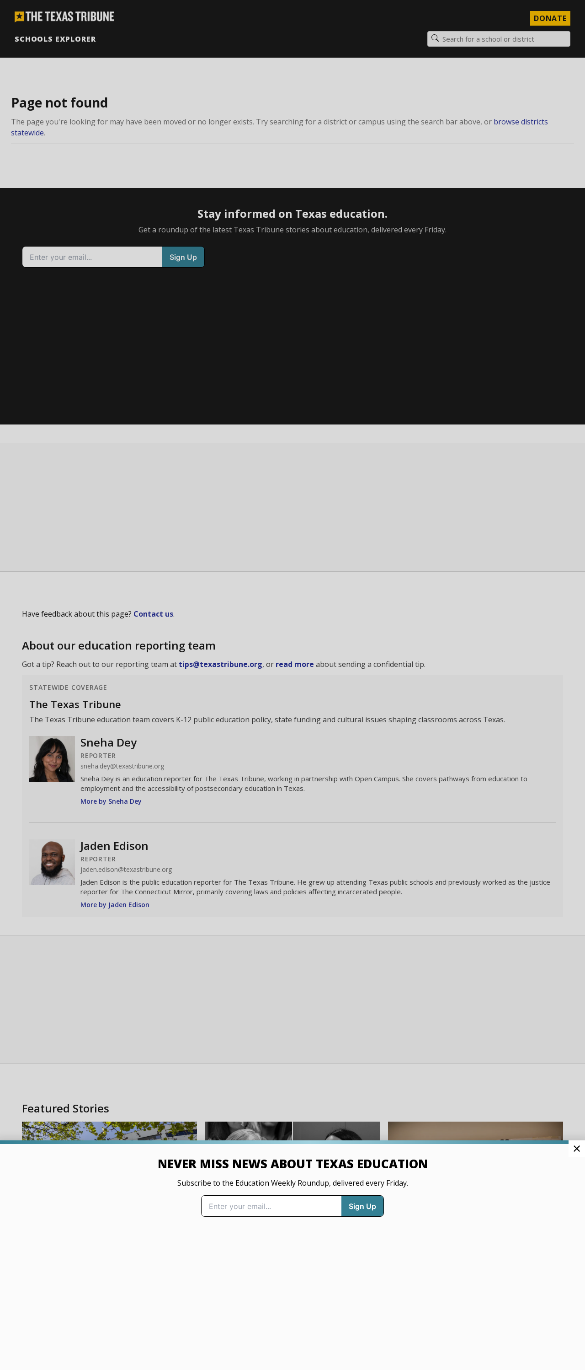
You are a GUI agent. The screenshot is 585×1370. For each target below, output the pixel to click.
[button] (292, 685)
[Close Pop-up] (577, 1148)
